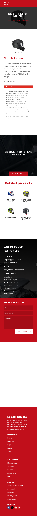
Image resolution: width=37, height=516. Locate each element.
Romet (9, 438)
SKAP (18, 20)
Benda (9, 448)
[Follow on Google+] (15, 507)
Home (9, 20)
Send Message (24, 331)
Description (9, 86)
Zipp (9, 451)
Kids (8, 477)
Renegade (11, 441)
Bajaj (9, 445)
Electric (10, 470)
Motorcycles (12, 463)
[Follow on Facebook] (8, 507)
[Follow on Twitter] (12, 507)
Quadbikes (11, 473)
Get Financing (18, 173)
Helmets (14, 20)
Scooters (10, 466)
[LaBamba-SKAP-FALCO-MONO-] (18, 54)
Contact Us (11, 499)
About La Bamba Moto (16, 485)
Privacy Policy (12, 496)
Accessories (11, 489)
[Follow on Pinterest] (19, 507)
